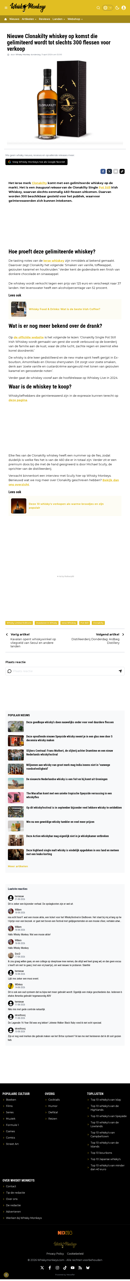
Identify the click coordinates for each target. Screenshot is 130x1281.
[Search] (98, 8)
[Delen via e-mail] (115, 171)
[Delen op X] (109, 171)
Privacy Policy (55, 1253)
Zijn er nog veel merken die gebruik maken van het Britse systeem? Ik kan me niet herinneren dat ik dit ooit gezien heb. (64, 1038)
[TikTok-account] (65, 1268)
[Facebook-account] (50, 1268)
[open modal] (123, 8)
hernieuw (19, 896)
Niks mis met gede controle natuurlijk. (26, 1009)
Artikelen (28, 19)
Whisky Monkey (23, 54)
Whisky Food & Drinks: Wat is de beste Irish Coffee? (64, 309)
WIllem (18, 909)
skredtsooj (20, 1015)
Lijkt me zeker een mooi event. (23, 978)
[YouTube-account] (73, 1268)
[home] (5, 19)
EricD (17, 953)
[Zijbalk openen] (6, 8)
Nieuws (14, 19)
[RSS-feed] (80, 1268)
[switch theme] (117, 8)
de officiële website (29, 337)
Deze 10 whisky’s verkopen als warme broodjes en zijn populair (66, 505)
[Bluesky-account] (88, 1268)
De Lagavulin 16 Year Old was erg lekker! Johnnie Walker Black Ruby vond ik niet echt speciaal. (55, 1022)
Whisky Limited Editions (19, 623)
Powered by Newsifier (65, 1274)
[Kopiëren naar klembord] (122, 171)
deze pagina (18, 400)
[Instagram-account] (57, 1268)
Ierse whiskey (53, 260)
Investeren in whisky (46, 623)
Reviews (44, 19)
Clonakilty (39, 183)
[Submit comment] (120, 671)
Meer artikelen (18, 866)
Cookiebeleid (75, 1253)
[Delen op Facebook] (103, 171)
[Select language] (107, 7)
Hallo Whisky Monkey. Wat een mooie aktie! (29, 934)
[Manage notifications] (6, 1274)
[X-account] (42, 1268)
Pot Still (104, 187)
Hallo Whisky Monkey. (18, 947)
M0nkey (19, 984)
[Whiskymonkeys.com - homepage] (28, 8)
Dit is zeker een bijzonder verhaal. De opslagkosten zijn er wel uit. (40, 903)
